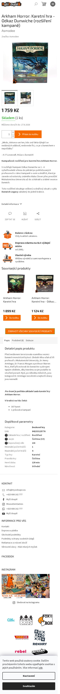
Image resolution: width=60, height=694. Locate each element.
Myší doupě (11, 499)
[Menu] (53, 4)
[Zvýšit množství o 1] (13, 132)
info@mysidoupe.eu (16, 490)
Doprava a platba (10, 530)
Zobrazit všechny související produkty (30, 331)
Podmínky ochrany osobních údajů (18, 538)
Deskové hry (38, 427)
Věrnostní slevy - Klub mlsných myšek (19, 547)
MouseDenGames (14, 504)
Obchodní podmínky (11, 534)
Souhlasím (29, 686)
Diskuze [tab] (29, 340)
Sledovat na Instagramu (28, 602)
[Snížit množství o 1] (13, 136)
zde (41, 668)
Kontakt (5, 526)
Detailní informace (10, 204)
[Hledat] (36, 4)
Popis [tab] (7, 340)
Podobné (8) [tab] (18, 340)
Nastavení (29, 676)
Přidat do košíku (30, 134)
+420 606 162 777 (14, 494)
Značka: (10, 36)
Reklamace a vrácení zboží (14, 542)
